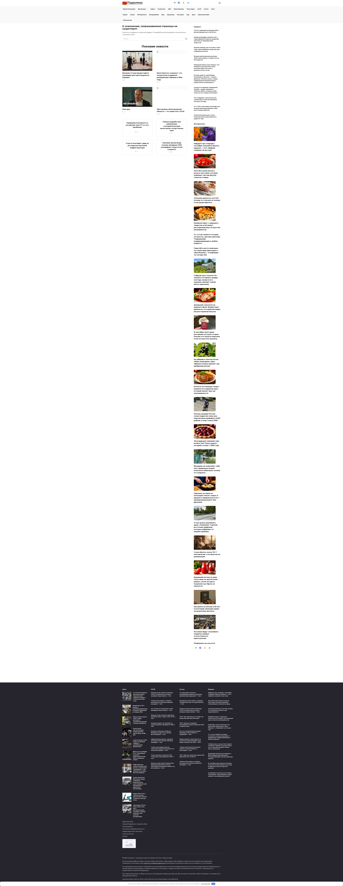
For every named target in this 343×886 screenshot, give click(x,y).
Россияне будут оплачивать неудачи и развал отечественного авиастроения (206, 635)
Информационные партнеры (132, 831)
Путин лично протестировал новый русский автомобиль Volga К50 (139, 732)
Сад (187, 14)
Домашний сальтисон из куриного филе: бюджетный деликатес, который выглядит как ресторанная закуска (207, 308)
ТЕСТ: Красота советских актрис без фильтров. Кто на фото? (192, 755)
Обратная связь (127, 821)
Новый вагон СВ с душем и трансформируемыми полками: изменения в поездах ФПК (140, 709)
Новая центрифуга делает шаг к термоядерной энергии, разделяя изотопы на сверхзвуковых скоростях (206, 39)
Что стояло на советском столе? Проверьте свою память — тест (162, 709)
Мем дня (126, 109)
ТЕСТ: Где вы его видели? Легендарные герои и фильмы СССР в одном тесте (192, 724)
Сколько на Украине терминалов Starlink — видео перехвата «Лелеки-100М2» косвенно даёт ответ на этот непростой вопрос (206, 90)
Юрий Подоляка (129, 9)
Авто (213, 9)
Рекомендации (127, 826)
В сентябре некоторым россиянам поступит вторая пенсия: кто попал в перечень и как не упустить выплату (207, 335)
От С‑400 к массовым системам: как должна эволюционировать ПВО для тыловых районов (207, 108)
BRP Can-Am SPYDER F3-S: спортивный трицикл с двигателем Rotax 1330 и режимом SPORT (140, 756)
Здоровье (170, 14)
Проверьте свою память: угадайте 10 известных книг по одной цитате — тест (191, 702)
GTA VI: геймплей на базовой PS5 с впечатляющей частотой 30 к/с (206, 31)
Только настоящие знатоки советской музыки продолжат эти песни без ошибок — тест (162, 748)
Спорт (132, 14)
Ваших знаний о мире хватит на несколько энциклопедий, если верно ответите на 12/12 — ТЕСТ (190, 740)
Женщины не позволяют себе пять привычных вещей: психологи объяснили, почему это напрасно (207, 469)
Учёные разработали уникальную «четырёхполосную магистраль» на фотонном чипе (171, 126)
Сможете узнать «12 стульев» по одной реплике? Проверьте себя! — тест (163, 724)
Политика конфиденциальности (133, 829)
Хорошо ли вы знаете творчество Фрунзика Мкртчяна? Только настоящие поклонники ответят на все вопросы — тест (163, 765)
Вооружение (154, 14)
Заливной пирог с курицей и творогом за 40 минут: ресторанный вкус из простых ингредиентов (207, 226)
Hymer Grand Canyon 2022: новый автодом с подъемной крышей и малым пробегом (140, 720)
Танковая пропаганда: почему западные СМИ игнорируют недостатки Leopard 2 (171, 146)
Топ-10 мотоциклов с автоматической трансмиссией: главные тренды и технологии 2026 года (140, 697)
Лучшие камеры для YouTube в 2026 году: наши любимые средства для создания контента (207, 49)
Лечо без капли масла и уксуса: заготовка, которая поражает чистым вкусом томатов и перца (205, 174)
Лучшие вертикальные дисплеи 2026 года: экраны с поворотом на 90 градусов (206, 58)
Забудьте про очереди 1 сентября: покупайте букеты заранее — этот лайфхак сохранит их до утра (206, 147)
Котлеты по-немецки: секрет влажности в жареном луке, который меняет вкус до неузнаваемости (206, 390)
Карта (153, 9)
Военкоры (142, 9)
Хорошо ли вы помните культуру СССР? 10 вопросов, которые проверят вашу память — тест (162, 694)
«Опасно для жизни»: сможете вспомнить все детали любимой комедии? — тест (162, 702)
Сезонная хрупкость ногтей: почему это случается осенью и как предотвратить (207, 200)
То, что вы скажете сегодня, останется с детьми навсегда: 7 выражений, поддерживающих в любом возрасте (219, 737)
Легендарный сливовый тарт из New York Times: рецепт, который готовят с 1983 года (206, 443)
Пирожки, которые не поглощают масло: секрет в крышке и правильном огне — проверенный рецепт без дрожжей (207, 497)
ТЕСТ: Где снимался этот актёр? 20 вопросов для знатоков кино (191, 717)
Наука (125, 14)
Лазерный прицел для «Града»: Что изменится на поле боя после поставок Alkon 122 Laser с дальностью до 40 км (206, 67)
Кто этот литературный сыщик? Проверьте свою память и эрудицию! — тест (190, 732)
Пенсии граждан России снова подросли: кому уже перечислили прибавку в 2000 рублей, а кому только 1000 (207, 417)
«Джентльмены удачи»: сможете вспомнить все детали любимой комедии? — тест (162, 740)
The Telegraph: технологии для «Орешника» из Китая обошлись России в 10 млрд (205, 99)
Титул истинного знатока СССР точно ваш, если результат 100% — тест (162, 756)
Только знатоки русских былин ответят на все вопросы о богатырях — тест (190, 748)
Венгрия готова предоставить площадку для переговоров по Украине (135, 75)
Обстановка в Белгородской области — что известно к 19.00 (170, 110)
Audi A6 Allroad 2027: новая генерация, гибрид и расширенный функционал (140, 743)
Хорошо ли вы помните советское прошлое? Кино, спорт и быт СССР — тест (163, 716)
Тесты (206, 9)
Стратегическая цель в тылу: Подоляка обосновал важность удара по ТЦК (205, 116)
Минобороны (179, 9)
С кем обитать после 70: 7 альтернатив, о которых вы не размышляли (207, 554)
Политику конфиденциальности (155, 863)
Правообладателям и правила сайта (134, 824)
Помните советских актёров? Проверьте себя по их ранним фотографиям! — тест (161, 732)
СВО (169, 9)
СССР (199, 9)
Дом (193, 14)
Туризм (124, 836)
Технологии (127, 20)
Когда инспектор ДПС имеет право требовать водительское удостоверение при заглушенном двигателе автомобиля (140, 783)
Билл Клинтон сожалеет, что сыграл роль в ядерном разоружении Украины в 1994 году (169, 76)
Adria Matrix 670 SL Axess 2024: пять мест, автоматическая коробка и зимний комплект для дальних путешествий (139, 810)
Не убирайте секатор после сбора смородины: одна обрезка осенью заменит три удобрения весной (206, 362)
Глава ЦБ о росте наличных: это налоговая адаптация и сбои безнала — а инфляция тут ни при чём (206, 251)
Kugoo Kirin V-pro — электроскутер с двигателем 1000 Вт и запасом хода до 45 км (140, 797)
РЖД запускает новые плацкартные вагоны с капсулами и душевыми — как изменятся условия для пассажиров (140, 768)
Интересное (141, 14)
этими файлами (205, 883)
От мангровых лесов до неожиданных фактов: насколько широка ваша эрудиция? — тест (191, 694)
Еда (162, 14)
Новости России (128, 834)
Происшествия (203, 14)
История (180, 14)
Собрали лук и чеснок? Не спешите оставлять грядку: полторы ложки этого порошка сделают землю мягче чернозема (206, 279)
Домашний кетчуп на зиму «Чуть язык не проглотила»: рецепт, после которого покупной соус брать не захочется (206, 581)
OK (213, 883)
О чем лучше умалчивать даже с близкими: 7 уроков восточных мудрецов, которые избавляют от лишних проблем (205, 527)
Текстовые (191, 9)
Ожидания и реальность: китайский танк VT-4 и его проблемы (137, 125)
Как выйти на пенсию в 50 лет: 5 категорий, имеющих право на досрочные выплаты (207, 609)
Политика (161, 9)
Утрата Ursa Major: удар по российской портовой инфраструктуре (137, 145)
